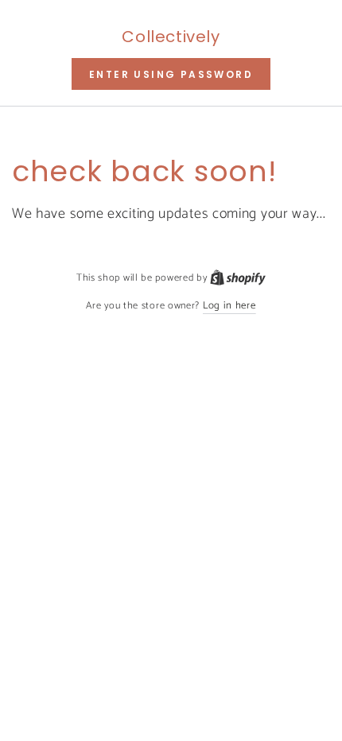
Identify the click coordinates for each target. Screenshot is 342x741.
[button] (171, 74)
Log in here (229, 305)
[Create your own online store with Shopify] (238, 278)
